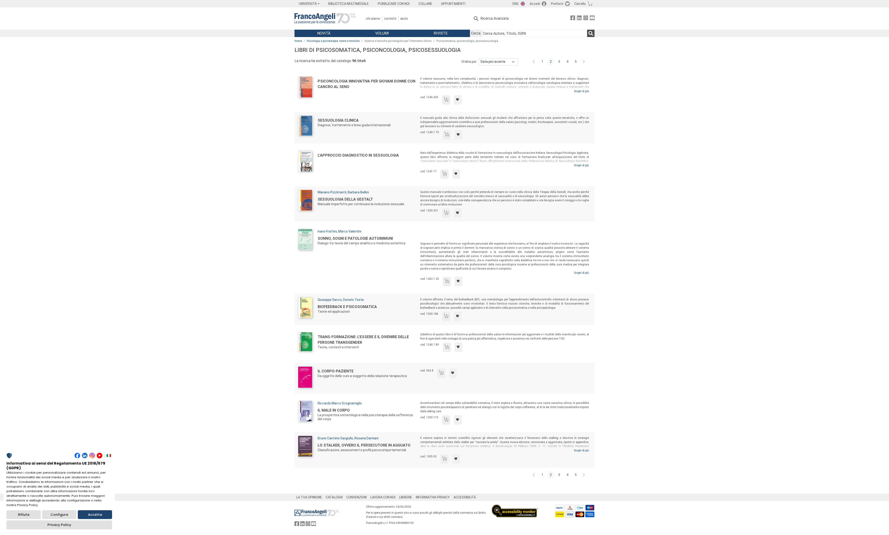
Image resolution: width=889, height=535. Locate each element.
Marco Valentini (349, 231)
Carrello (580, 4)
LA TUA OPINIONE (309, 497)
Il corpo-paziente (336, 371)
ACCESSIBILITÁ (465, 497)
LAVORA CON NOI (382, 497)
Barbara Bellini (358, 192)
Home (298, 41)
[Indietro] (534, 62)
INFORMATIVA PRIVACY (433, 497)
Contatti (390, 18)
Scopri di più (581, 91)
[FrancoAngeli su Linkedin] (579, 19)
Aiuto (404, 18)
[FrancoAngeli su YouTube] (592, 19)
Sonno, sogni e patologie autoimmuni (355, 238)
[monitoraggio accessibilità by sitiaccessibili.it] (515, 507)
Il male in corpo (334, 410)
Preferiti (557, 4)
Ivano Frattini (327, 231)
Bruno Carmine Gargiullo (335, 438)
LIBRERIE (405, 497)
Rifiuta (23, 514)
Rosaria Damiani (366, 438)
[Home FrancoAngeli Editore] (325, 18)
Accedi (535, 4)
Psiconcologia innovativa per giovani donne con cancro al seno (366, 84)
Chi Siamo (373, 18)
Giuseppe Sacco (330, 300)
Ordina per (469, 61)
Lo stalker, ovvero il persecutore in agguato (364, 445)
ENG (516, 4)
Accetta (95, 514)
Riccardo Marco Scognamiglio (340, 403)
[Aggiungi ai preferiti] (458, 99)
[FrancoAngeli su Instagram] (585, 19)
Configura (59, 514)
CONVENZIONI (356, 497)
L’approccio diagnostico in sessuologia (358, 155)
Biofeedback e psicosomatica (347, 307)
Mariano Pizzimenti (332, 192)
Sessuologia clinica (338, 120)
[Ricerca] (591, 33)
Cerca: (476, 33)
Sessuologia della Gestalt (345, 199)
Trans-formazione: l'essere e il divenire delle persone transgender (363, 340)
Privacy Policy (59, 524)
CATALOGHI (334, 497)
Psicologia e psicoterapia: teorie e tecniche (333, 41)
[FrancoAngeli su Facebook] (572, 19)
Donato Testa (353, 300)
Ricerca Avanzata (494, 18)
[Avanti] (584, 62)
